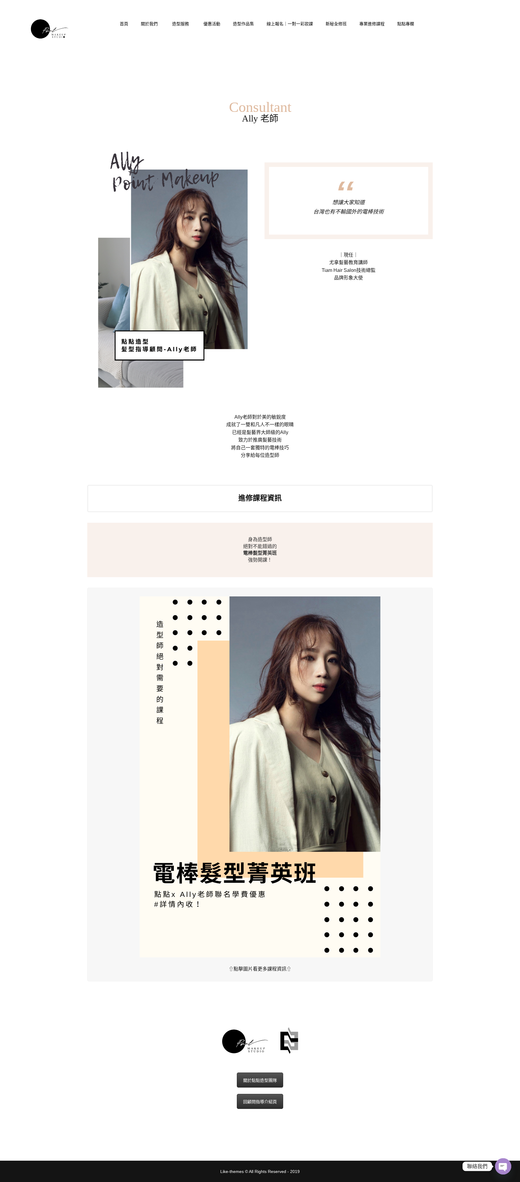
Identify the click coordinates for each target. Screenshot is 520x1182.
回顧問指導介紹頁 (260, 1101)
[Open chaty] (503, 1166)
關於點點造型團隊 (260, 1080)
